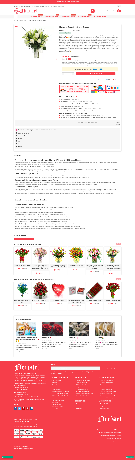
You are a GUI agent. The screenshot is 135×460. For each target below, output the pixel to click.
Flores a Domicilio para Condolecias (84, 393)
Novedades (55, 402)
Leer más (18, 351)
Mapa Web (61, 6)
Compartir (102, 80)
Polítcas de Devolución (81, 382)
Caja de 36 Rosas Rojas (95, 300)
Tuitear (110, 80)
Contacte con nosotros (57, 406)
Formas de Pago (56, 384)
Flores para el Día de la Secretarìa (108, 391)
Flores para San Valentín (106, 387)
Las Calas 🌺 (99, 338)
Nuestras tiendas (56, 398)
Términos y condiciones (57, 387)
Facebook (15, 408)
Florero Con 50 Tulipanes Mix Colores (76, 266)
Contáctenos (54, 6)
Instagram (31, 408)
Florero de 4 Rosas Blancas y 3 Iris (22, 301)
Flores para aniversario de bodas (108, 395)
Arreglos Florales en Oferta (82, 391)
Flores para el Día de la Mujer (107, 398)
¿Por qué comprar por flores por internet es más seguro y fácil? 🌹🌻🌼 (27, 339)
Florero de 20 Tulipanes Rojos (112, 300)
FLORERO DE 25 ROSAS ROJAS (40, 300)
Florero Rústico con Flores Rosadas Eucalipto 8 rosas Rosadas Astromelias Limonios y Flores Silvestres (40, 268)
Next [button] (120, 244)
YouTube (23, 408)
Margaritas (78, 408)
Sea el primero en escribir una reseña (23, 239)
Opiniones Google (104, 408)
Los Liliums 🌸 (73, 338)
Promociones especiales (58, 400)
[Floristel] (25, 11)
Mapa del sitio (55, 409)
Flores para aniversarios (106, 389)
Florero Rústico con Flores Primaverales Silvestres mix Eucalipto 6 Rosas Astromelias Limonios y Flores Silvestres (113, 268)
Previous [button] (117, 244)
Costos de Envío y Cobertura (31, 6)
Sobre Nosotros (45, 6)
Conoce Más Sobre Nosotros (83, 380)
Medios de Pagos (18, 6)
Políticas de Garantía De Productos (60, 395)
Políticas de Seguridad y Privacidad (60, 391)
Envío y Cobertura (56, 380)
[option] (22, 261)
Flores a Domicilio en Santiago (83, 395)
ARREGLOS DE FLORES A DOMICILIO (25, 373)
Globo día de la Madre (58, 300)
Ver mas (78, 97)
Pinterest (117, 80)
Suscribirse (111, 368)
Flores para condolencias (106, 384)
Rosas (77, 403)
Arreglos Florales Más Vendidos (83, 387)
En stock (61, 30)
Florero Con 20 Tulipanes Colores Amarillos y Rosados (58, 266)
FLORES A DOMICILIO (22, 422)
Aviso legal (54, 382)
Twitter (19, 408)
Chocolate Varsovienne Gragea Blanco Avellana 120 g (77, 301)
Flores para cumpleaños (106, 393)
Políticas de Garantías (81, 384)
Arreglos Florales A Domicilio (107, 406)
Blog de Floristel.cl (80, 398)
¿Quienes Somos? (56, 389)
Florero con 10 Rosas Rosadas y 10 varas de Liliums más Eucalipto (94, 267)
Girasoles (78, 406)
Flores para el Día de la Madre (107, 380)
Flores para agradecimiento (106, 382)
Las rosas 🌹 (46, 338)
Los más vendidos (56, 404)
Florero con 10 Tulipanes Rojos (22, 265)
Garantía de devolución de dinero (60, 393)
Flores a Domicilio (104, 403)
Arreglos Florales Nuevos (82, 389)
